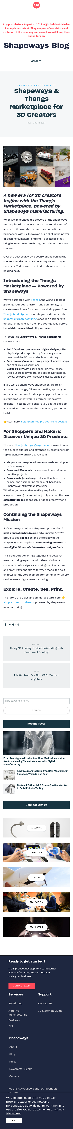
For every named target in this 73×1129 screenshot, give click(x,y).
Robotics (36, 853)
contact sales (22, 986)
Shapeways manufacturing (20, 319)
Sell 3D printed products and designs (44, 421)
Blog (12, 1054)
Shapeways (25, 85)
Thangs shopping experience (32, 445)
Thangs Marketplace (16, 314)
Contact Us (45, 1003)
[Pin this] (18, 624)
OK (14, 1120)
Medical (36, 828)
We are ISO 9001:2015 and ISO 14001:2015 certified (32, 1090)
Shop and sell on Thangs (18, 602)
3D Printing (15, 1003)
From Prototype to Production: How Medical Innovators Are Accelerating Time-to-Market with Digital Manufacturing (34, 761)
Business (14, 1020)
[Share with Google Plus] (14, 624)
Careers (14, 1076)
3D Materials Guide (50, 1010)
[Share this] (5, 624)
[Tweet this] (10, 624)
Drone (36, 877)
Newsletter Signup (20, 1069)
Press (12, 1061)
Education (36, 902)
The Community (45, 85)
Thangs (35, 299)
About (13, 1047)
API (10, 1026)
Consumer (36, 927)
